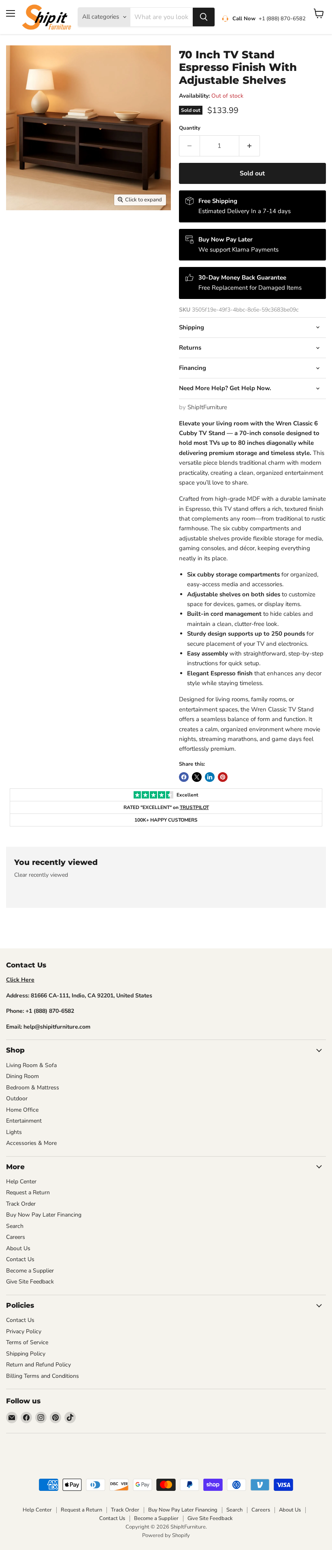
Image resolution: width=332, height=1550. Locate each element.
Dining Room (22, 1076)
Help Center (21, 1181)
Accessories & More (31, 1143)
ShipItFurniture (207, 407)
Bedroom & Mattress (32, 1087)
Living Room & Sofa (31, 1065)
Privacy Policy (23, 1331)
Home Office (22, 1110)
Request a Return (28, 1192)
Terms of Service (27, 1342)
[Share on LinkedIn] (210, 777)
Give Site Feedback (30, 1281)
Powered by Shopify (166, 1535)
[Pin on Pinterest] (223, 777)
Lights (14, 1132)
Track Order (21, 1204)
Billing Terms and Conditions (42, 1376)
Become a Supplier (30, 1271)
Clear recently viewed (41, 875)
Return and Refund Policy (38, 1365)
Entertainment (24, 1121)
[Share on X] (197, 777)
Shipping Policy (25, 1354)
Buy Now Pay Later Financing (43, 1215)
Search (14, 1226)
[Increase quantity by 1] (249, 145)
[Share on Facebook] (184, 777)
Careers (15, 1237)
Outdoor (17, 1098)
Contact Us (20, 1259)
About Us (18, 1248)
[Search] (204, 17)
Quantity (189, 128)
